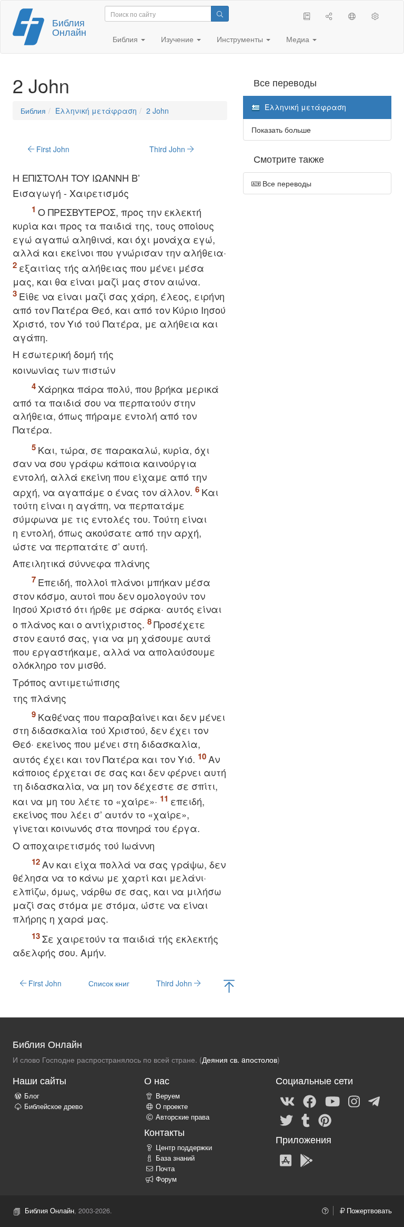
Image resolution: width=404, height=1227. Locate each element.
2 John (157, 110)
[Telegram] (374, 1100)
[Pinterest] (324, 1119)
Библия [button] (126, 39)
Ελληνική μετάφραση (96, 110)
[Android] (306, 1159)
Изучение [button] (178, 39)
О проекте (172, 1106)
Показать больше (281, 129)
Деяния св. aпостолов (239, 1059)
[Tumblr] (305, 1119)
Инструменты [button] (241, 39)
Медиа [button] (298, 39)
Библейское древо (53, 1106)
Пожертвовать (368, 1210)
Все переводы (285, 183)
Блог (31, 1096)
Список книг (108, 983)
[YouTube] (332, 1100)
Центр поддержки (184, 1147)
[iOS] (285, 1159)
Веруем (168, 1096)
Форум (166, 1179)
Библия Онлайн (69, 26)
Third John (168, 149)
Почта (165, 1168)
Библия (33, 110)
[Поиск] (220, 14)
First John (51, 149)
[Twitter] (286, 1119)
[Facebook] (309, 1100)
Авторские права (182, 1117)
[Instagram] (354, 1100)
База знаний (175, 1158)
